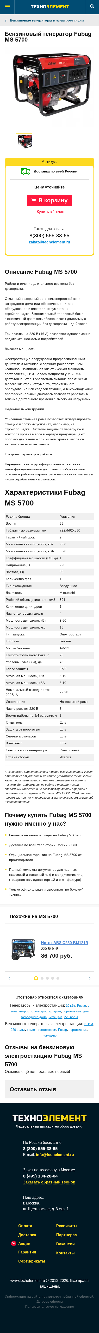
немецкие (55, 1017)
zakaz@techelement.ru (49, 242)
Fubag (81, 1005)
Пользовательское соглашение (49, 1306)
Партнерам (67, 1235)
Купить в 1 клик (50, 212)
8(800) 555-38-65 (49, 235)
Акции (24, 1244)
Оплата (25, 1226)
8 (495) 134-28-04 (40, 1176)
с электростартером (46, 1011)
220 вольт (71, 1017)
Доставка (27, 1235)
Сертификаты (31, 1261)
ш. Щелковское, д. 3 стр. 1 (46, 1209)
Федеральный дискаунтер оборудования (49, 1126)
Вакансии (65, 1244)
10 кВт (70, 1005)
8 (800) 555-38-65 (40, 1148)
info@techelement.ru (55, 1155)
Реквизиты (66, 1226)
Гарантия (27, 1252)
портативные (72, 1011)
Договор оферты (50, 1301)
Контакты (65, 1253)
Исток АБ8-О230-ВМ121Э (64, 943)
